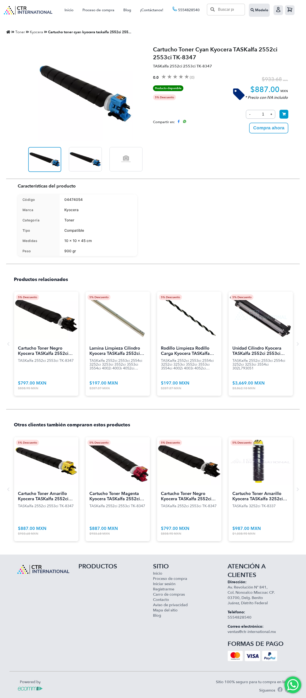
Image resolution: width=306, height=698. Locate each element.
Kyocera (36, 32)
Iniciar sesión (164, 584)
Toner (20, 32)
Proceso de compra (98, 10)
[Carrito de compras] (290, 10)
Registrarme (163, 589)
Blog (127, 10)
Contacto (161, 599)
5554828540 (188, 10)
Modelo (261, 10)
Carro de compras (169, 594)
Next (297, 344)
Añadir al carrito (46, 309)
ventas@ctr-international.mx (252, 631)
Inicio (69, 10)
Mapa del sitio (165, 610)
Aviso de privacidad (170, 605)
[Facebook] (280, 690)
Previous (8, 344)
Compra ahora (268, 127)
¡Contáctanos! (151, 10)
